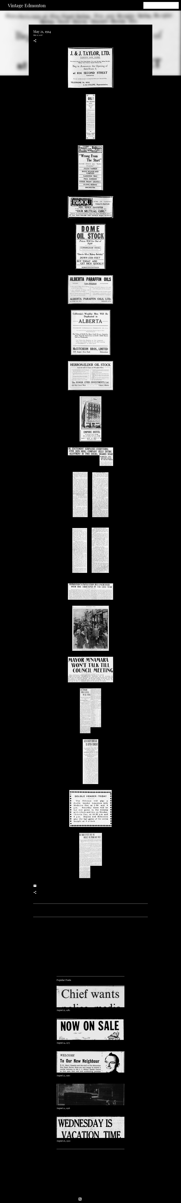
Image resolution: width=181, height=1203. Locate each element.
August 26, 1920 (63, 1140)
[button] (35, 41)
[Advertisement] (90, 945)
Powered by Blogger (92, 1199)
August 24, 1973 (63, 1042)
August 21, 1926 (63, 1108)
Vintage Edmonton (27, 5)
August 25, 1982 (63, 1010)
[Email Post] (35, 887)
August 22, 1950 (63, 1075)
